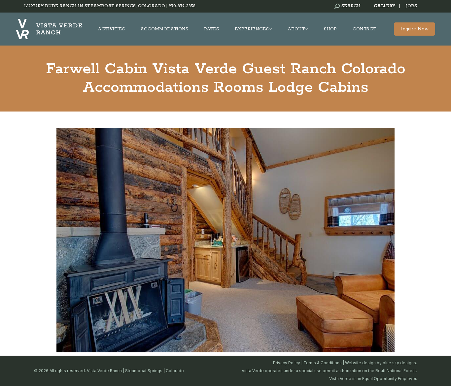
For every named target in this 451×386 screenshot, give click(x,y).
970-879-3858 (182, 6)
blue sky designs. (400, 362)
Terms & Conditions (322, 362)
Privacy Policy (286, 362)
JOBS (411, 6)
